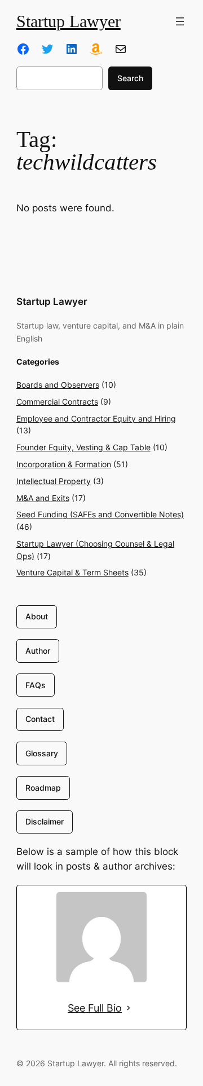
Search (130, 78)
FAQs (35, 685)
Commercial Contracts (57, 401)
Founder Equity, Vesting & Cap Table (83, 447)
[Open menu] (180, 21)
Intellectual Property (53, 481)
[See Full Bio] (128, 1008)
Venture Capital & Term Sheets (72, 572)
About (36, 616)
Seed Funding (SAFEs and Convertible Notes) (100, 514)
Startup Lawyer (68, 21)
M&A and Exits (42, 498)
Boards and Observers (57, 384)
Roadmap (43, 787)
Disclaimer (44, 821)
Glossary (41, 753)
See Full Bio (95, 1008)
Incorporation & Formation (63, 464)
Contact (40, 719)
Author (37, 650)
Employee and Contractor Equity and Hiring (96, 418)
